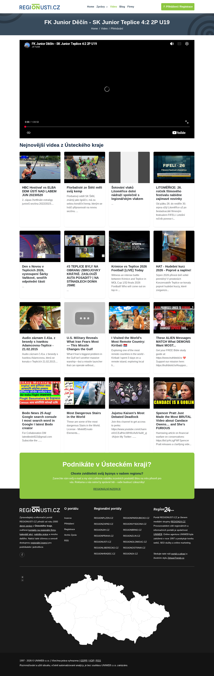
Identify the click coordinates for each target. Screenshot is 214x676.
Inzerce (68, 518)
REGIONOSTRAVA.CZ (134, 547)
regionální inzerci (39, 542)
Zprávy (101, 6)
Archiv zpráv (70, 535)
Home (90, 6)
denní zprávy (26, 526)
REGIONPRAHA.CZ (104, 536)
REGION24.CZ (130, 553)
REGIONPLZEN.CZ (103, 518)
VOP (91, 660)
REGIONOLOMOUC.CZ (135, 542)
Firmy (130, 6)
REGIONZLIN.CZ (131, 536)
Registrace (186, 6)
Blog (122, 6)
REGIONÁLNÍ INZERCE (107, 489)
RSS (66, 540)
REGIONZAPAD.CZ (103, 524)
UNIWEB (158, 534)
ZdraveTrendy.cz (176, 558)
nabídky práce (41, 534)
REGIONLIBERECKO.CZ (106, 547)
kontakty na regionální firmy (42, 530)
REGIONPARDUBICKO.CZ (136, 518)
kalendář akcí (26, 534)
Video (113, 6)
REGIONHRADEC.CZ (104, 553)
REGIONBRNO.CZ (132, 530)
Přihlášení (69, 523)
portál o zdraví (178, 553)
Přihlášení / (172, 6)
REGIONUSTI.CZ (102, 542)
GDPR (83, 660)
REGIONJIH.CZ (102, 530)
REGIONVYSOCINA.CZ (134, 524)
